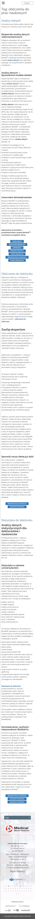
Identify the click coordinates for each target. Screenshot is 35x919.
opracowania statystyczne (17, 244)
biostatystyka (17, 247)
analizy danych (17, 241)
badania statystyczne (17, 260)
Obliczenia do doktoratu (17, 273)
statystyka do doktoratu (17, 802)
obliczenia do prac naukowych (17, 257)
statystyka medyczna (17, 251)
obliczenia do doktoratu (17, 507)
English (27, 3)
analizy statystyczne (17, 254)
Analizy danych (11, 20)
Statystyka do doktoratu (16, 520)
